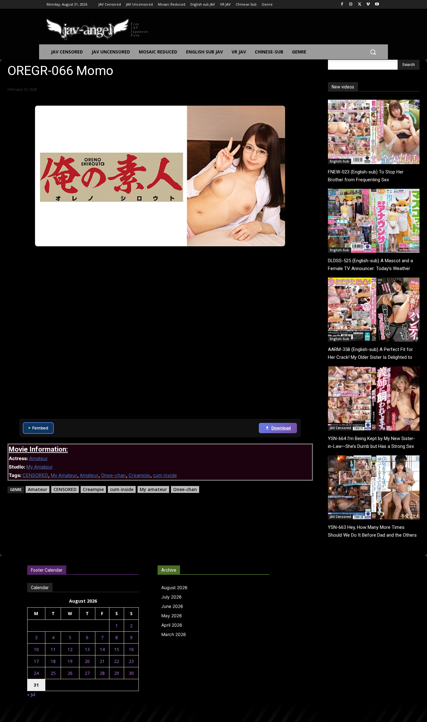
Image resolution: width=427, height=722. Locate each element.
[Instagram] (350, 4)
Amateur (38, 458)
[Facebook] (342, 4)
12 (70, 649)
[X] (359, 4)
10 (36, 649)
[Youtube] (376, 4)
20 (87, 661)
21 (102, 661)
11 (53, 649)
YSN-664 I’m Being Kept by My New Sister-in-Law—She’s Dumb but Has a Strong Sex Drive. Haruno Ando (371, 446)
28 (102, 673)
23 (131, 661)
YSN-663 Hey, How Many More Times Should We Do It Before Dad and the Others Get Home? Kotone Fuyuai (372, 535)
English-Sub (339, 161)
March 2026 (173, 634)
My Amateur (39, 467)
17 (36, 661)
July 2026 (171, 596)
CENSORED (35, 475)
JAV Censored (340, 428)
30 (131, 673)
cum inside (165, 475)
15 (116, 649)
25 (53, 673)
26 (70, 673)
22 (116, 661)
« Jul (31, 694)
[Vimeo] (368, 4)
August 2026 (174, 587)
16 (131, 649)
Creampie (139, 475)
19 (70, 661)
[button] (372, 51)
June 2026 (172, 606)
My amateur (153, 489)
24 (36, 673)
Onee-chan (113, 475)
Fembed (40, 427)
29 (116, 673)
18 (53, 661)
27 (87, 673)
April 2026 (171, 625)
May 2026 (171, 615)
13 (87, 649)
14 (102, 649)
